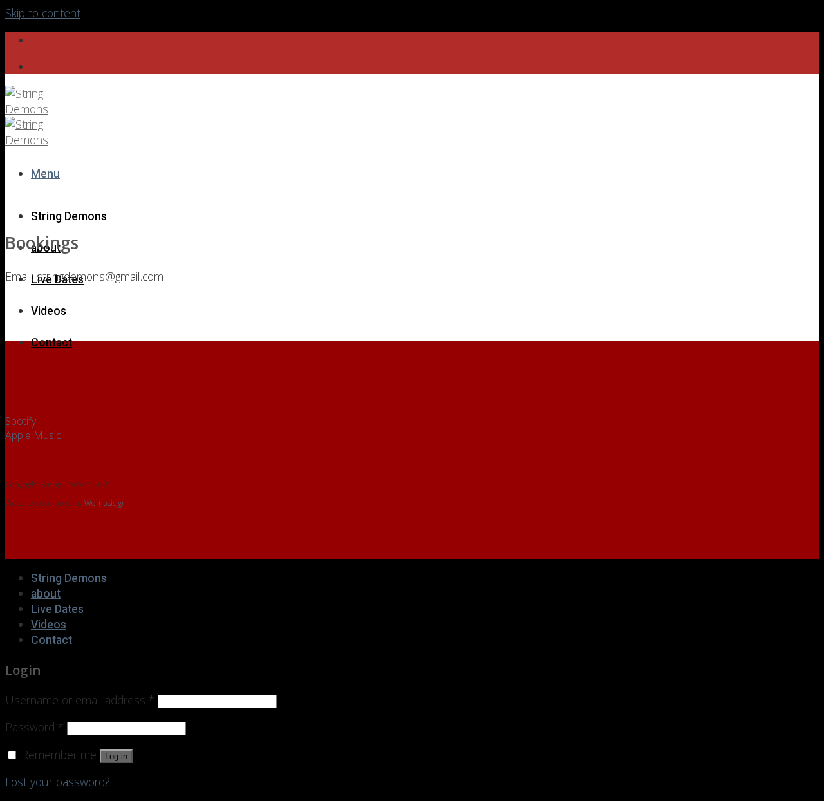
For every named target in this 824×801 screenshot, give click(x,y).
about (46, 593)
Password (34, 727)
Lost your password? (57, 781)
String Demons (69, 216)
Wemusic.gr (104, 503)
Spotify (20, 421)
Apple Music (33, 435)
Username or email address (79, 700)
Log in (116, 756)
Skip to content (42, 13)
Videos (48, 311)
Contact (51, 342)
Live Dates (57, 609)
